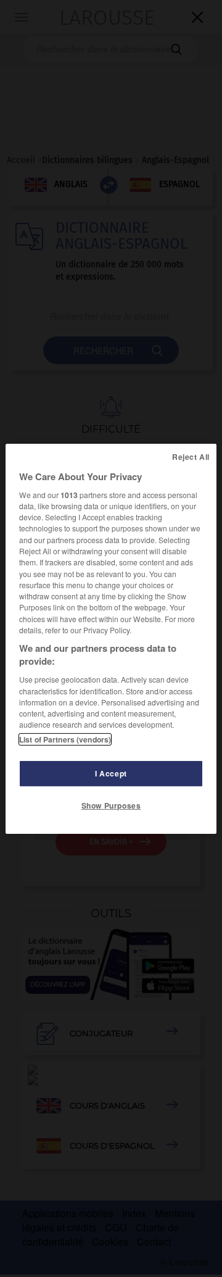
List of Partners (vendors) (65, 739)
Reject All (191, 456)
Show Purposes (111, 805)
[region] (111, 638)
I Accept (111, 773)
